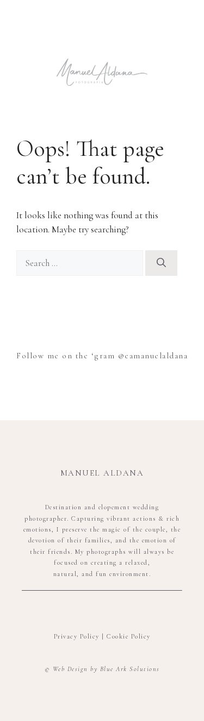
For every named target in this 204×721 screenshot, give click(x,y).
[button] (102, 40)
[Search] (161, 263)
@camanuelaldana (151, 355)
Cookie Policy (129, 636)
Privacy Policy (77, 636)
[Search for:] (80, 263)
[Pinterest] (121, 611)
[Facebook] (83, 611)
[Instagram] (102, 611)
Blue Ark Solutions (130, 669)
